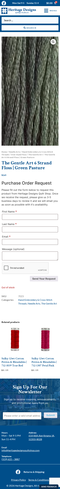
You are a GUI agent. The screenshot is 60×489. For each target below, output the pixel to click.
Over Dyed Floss (19, 154)
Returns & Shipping (34, 471)
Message (13, 249)
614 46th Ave (36, 435)
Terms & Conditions (38, 479)
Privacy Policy (18, 479)
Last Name (9, 224)
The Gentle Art (35, 154)
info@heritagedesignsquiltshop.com (21, 450)
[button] (48, 10)
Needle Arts (14, 152)
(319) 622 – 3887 (11, 459)
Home (4, 152)
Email (6, 236)
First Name (9, 211)
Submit (50, 415)
